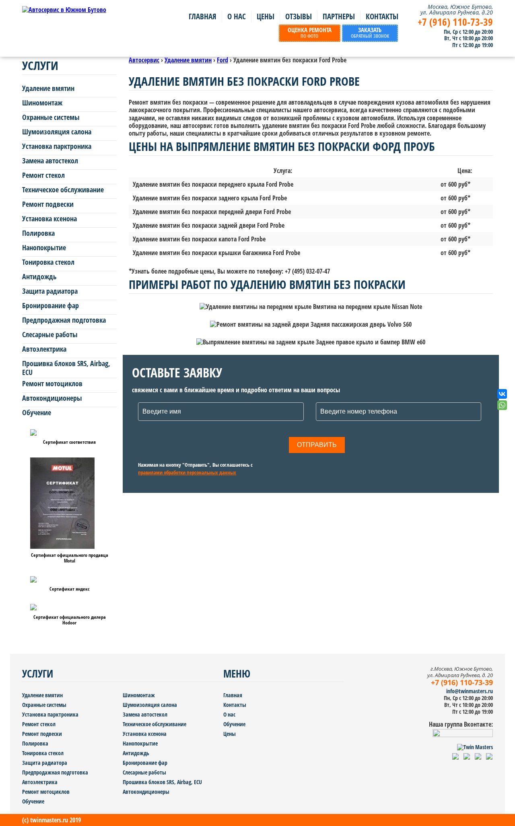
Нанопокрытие (44, 247)
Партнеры (339, 16)
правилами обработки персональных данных (187, 473)
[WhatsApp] (502, 405)
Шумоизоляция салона (56, 132)
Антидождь (39, 276)
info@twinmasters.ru (469, 691)
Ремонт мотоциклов (52, 383)
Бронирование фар (50, 305)
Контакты (382, 16)
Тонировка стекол (48, 262)
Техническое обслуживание (63, 189)
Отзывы (298, 16)
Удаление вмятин (48, 88)
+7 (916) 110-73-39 (455, 22)
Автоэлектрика (44, 349)
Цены (265, 16)
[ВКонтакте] (502, 394)
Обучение (36, 412)
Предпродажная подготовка (64, 320)
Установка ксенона (49, 218)
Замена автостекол (50, 161)
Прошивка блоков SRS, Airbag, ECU (66, 368)
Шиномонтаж (42, 103)
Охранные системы (51, 117)
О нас (236, 16)
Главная (202, 16)
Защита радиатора (50, 291)
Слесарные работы (50, 334)
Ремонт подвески (48, 204)
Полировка (38, 233)
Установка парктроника (56, 146)
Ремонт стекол (43, 175)
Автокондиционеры (52, 398)
